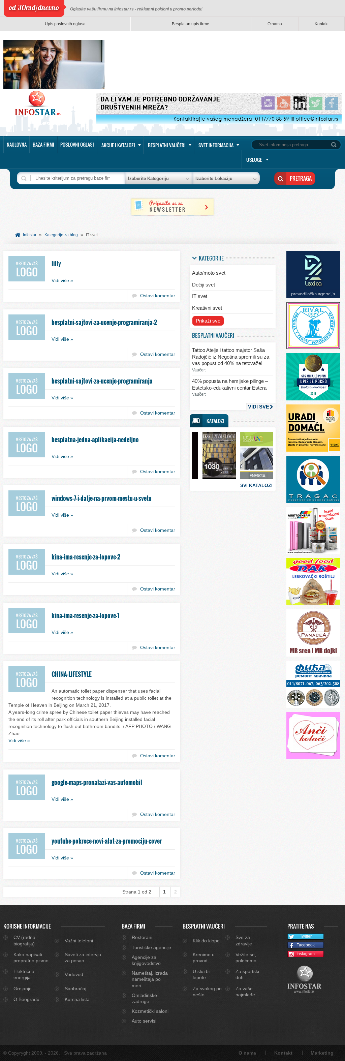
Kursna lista (77, 999)
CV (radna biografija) (24, 940)
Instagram (305, 953)
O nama (275, 24)
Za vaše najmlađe (245, 991)
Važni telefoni (79, 940)
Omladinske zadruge (144, 998)
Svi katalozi (256, 485)
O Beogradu (26, 999)
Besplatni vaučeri (167, 145)
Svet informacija (215, 145)
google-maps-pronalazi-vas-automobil (97, 782)
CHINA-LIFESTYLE (72, 674)
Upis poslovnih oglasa (65, 24)
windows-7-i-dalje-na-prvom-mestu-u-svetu (102, 498)
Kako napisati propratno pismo (31, 957)
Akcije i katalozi (118, 145)
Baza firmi (43, 144)
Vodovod (74, 974)
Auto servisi (144, 1021)
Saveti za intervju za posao (83, 957)
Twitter (306, 936)
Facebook (305, 945)
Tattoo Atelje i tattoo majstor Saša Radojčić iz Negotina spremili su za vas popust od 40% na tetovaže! (230, 356)
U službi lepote (201, 974)
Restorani (142, 937)
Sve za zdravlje (244, 940)
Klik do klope (206, 940)
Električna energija (23, 974)
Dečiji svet (203, 284)
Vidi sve (258, 407)
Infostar (29, 235)
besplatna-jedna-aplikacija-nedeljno (95, 439)
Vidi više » (62, 280)
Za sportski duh (247, 974)
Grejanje (22, 988)
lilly (56, 263)
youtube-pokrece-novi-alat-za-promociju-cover (107, 841)
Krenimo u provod (204, 957)
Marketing (322, 1053)
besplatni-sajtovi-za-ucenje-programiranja (102, 380)
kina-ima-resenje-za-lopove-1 (85, 615)
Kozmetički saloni (150, 1011)
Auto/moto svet (208, 273)
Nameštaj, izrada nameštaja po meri (150, 979)
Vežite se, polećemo (246, 957)
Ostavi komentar (157, 295)
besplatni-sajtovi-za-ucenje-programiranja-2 (104, 322)
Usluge (254, 159)
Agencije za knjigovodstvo (146, 960)
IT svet (199, 296)
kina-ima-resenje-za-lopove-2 (86, 556)
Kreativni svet (207, 308)
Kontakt (321, 24)
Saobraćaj (75, 988)
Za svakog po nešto (207, 991)
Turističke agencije (151, 947)
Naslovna (17, 144)
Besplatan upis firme (190, 24)
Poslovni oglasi (77, 144)
